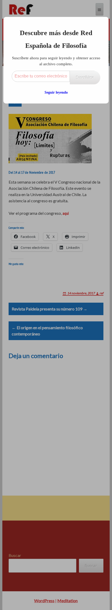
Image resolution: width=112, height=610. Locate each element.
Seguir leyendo (56, 92)
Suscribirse (85, 77)
